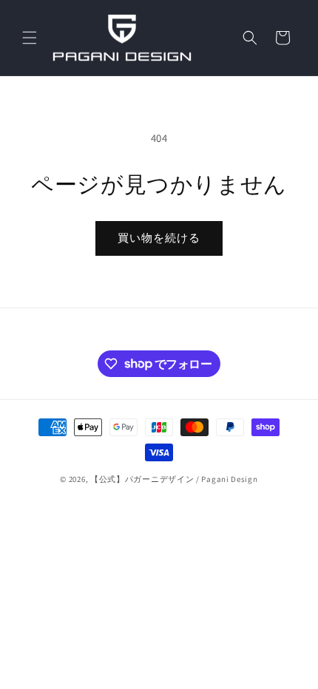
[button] (29, 37)
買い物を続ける (159, 238)
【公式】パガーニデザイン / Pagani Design (174, 479)
